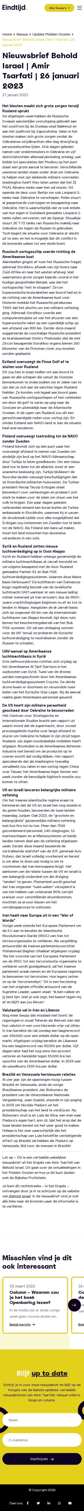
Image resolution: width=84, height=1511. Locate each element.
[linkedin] (31, 1216)
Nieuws (22, 34)
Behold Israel (19, 1196)
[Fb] (7, 1216)
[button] (74, 1305)
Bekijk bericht (20, 1324)
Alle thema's (57, 8)
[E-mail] (54, 1216)
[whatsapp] (42, 1216)
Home (7, 34)
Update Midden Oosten (51, 34)
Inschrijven (39, 1459)
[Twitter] (19, 1216)
